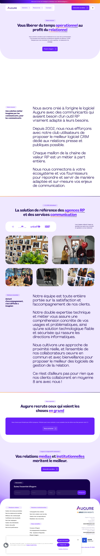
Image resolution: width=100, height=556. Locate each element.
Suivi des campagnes (10, 520)
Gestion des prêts (10, 525)
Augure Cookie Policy (31, 545)
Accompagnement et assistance (38, 530)
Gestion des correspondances (38, 516)
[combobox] (93, 7)
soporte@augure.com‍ (89, 532)
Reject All (63, 545)
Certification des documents (12, 518)
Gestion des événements (11, 522)
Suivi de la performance (11, 527)
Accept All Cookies (63, 540)
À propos (48, 8)
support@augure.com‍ (89, 523)
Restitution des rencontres (37, 519)
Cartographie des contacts (37, 512)
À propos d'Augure (35, 528)
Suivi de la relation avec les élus (38, 514)
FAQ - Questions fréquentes (37, 533)
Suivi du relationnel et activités (13, 513)
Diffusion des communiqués (12, 515)
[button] (25, 8)
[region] (43, 544)
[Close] (78, 540)
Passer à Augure (34, 535)
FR (92, 8)
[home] (12, 8)
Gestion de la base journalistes (13, 511)
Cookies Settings (63, 549)
